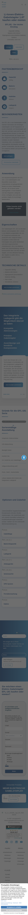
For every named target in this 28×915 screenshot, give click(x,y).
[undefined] (23, 457)
